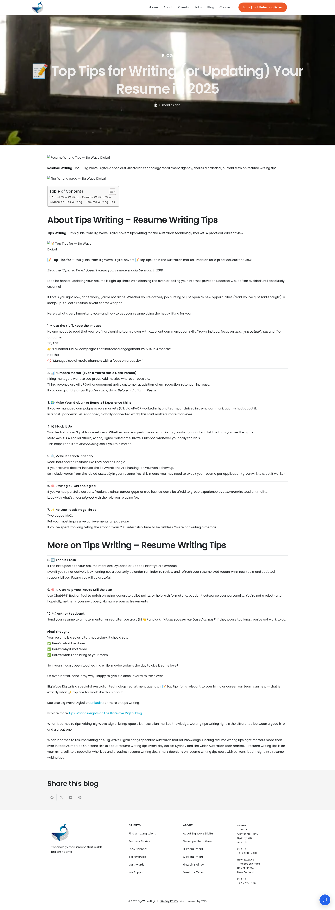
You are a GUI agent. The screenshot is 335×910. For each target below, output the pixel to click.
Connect (226, 7)
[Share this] (52, 797)
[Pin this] (80, 797)
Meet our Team (193, 872)
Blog (210, 7)
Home (153, 7)
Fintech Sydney (193, 865)
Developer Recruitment (199, 841)
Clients (183, 7)
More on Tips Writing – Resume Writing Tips (83, 202)
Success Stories (139, 841)
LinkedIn (96, 703)
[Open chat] (324, 899)
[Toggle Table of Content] (110, 191)
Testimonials (137, 857)
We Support (137, 872)
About (168, 7)
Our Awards (136, 865)
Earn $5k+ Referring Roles (263, 7)
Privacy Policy (169, 901)
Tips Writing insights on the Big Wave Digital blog (105, 713)
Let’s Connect (138, 849)
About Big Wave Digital (198, 833)
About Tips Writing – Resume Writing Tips (81, 197)
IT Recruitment (193, 849)
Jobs (198, 7)
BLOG (167, 55)
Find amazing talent (142, 833)
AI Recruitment (193, 857)
